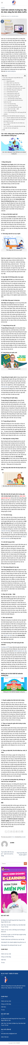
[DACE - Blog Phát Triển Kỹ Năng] (14, 2)
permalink (23, 837)
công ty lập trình (8, 635)
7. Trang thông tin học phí (12, 91)
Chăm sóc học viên (6, 954)
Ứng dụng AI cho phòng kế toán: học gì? (11, 945)
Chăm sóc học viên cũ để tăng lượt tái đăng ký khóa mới (13, 930)
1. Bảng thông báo (10, 81)
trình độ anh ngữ (5, 386)
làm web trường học (11, 71)
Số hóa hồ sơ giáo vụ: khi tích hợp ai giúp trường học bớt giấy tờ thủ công (13, 935)
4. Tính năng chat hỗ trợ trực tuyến (14, 86)
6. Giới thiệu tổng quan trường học (14, 90)
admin (16, 16)
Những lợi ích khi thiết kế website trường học (14, 116)
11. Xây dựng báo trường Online (13, 98)
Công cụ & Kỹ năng (6, 957)
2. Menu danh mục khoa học (12, 83)
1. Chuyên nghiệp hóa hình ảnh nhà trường (16, 117)
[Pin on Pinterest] (16, 831)
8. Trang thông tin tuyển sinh (12, 93)
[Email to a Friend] (14, 831)
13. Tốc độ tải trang (11, 103)
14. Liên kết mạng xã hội (12, 105)
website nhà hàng (5, 531)
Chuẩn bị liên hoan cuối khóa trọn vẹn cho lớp (12, 939)
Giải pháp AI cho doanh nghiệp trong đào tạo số (13, 942)
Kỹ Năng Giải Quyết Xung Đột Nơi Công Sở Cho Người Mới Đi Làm (13, 921)
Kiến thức (3, 959)
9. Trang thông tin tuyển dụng (13, 95)
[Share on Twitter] (11, 831)
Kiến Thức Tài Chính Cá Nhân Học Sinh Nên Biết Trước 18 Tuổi (13, 926)
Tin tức (3, 7)
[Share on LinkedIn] (22, 831)
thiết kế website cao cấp (20, 651)
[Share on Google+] (19, 831)
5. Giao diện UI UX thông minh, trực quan (15, 88)
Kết (4, 130)
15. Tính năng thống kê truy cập (13, 107)
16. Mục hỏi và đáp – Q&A (12, 109)
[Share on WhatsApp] (6, 831)
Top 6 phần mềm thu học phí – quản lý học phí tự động (7, 853)
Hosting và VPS (5, 647)
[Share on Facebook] (8, 831)
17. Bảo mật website (11, 110)
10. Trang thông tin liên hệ (12, 96)
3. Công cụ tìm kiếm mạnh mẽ (13, 84)
